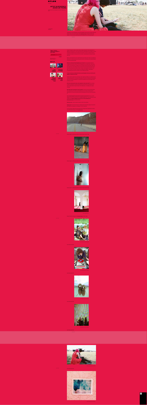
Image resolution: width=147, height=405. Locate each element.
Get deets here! (80, 109)
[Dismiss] (145, 393)
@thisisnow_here (69, 102)
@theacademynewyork (70, 99)
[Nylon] (52, 1)
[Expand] (140, 393)
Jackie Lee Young (83, 33)
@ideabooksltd (69, 104)
